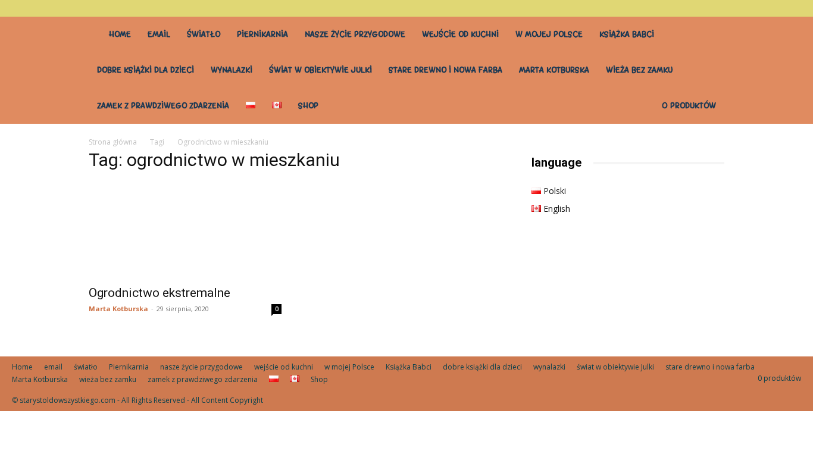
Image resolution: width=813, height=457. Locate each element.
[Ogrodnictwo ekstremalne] (185, 230)
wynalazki (231, 70)
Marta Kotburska (554, 70)
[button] (792, 8)
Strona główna (113, 142)
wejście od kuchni (460, 34)
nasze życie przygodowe (355, 34)
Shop (308, 105)
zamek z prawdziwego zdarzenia (163, 105)
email (159, 34)
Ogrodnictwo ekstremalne (159, 293)
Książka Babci (626, 34)
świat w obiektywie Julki (320, 70)
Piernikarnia (262, 34)
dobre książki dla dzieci (145, 70)
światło (203, 34)
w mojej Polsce (549, 34)
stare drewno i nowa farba (445, 70)
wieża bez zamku (639, 70)
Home (120, 34)
